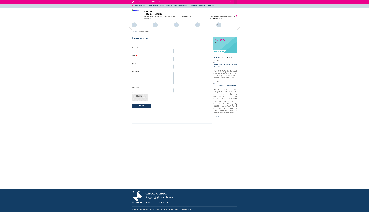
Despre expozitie (140, 6)
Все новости (216, 116)
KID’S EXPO (134, 31)
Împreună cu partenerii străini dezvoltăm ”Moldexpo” (225, 65)
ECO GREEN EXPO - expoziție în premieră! (225, 86)
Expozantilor (153, 6)
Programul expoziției (181, 6)
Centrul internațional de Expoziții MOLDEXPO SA (147, 1)
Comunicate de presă (198, 6)
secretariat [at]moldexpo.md (158, 202)
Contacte (210, 6)
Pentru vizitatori (166, 6)
